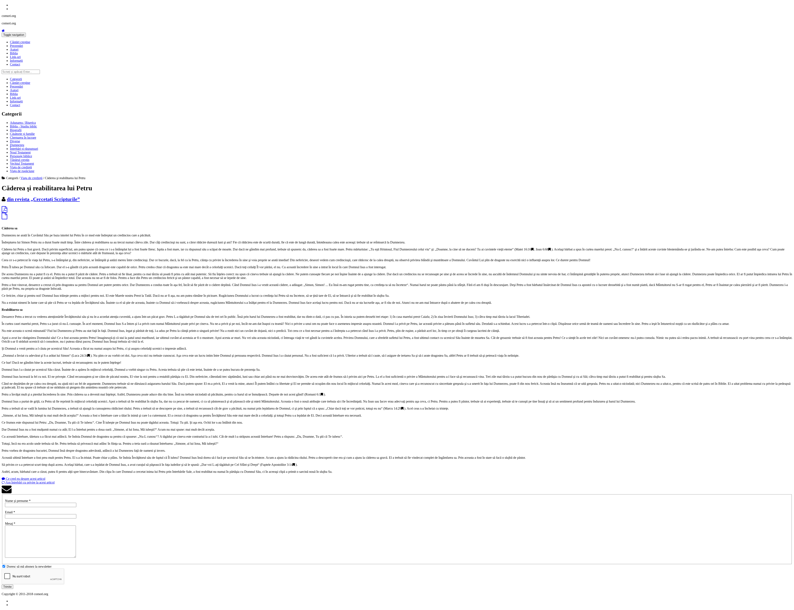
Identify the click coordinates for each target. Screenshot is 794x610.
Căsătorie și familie (22, 134)
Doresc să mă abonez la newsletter (29, 566)
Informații (16, 60)
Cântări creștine (20, 42)
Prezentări (16, 46)
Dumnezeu (17, 145)
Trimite (7, 586)
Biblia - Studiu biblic (23, 126)
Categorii (16, 79)
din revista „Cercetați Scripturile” (43, 199)
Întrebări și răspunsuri (24, 148)
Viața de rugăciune (22, 171)
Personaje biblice (21, 156)
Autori (14, 49)
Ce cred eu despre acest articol (25, 478)
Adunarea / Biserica (23, 122)
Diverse (15, 141)
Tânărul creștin (19, 160)
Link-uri (15, 57)
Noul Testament (20, 152)
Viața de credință (21, 167)
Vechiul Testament (22, 163)
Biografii (16, 130)
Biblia (14, 53)
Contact (15, 64)
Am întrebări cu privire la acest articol (30, 482)
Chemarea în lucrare (23, 137)
